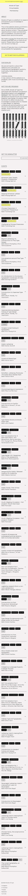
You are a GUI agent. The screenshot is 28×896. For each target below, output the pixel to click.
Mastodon (4, 891)
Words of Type (14, 5)
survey (11, 38)
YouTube (3, 893)
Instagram (4, 885)
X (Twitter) (4, 887)
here (21, 1)
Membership (14, 10)
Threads (3, 889)
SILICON (4, 93)
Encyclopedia (14, 8)
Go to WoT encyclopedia (14, 55)
